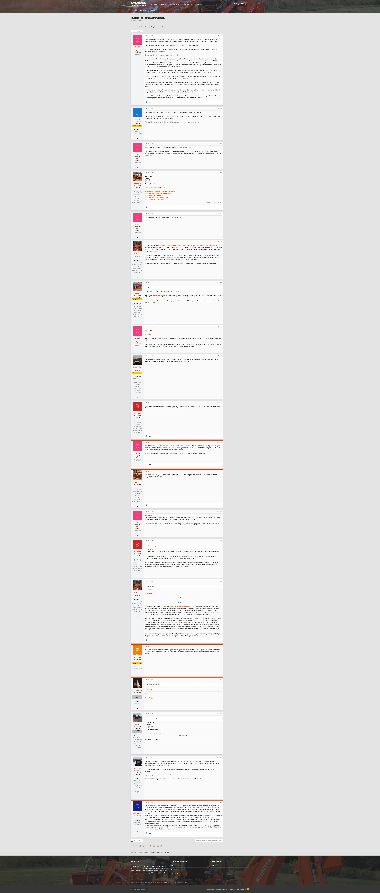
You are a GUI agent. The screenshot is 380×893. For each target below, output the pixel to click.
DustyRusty (137, 813)
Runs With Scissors (137, 770)
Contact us (174, 873)
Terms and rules (220, 889)
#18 (220, 713)
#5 (221, 214)
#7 (221, 282)
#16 (220, 646)
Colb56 (134, 21)
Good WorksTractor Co (160, 295)
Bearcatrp (137, 413)
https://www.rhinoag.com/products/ (157, 197)
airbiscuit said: (151, 719)
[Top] (245, 889)
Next (138, 31)
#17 (220, 679)
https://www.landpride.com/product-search (160, 192)
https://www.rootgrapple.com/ (180, 607)
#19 (220, 758)
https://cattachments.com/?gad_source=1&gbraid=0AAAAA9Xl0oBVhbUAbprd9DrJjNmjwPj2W (188, 245)
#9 (221, 356)
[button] (180, 4)
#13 (220, 512)
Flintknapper (137, 690)
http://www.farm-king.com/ (154, 199)
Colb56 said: (150, 288)
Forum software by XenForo (148, 883)
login (212, 865)
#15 (220, 581)
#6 (221, 242)
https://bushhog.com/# (153, 195)
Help (237, 889)
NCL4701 (137, 253)
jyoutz (137, 725)
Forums (173, 869)
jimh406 (137, 120)
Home (172, 865)
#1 (221, 36)
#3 (221, 144)
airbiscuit (137, 184)
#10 (220, 402)
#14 (220, 540)
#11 (220, 442)
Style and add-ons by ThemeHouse (178, 883)
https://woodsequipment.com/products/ (159, 193)
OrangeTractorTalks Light (139, 889)
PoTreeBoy (137, 657)
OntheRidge (137, 367)
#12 (220, 471)
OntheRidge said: (152, 684)
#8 (221, 327)
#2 (221, 109)
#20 (220, 802)
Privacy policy (230, 889)
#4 (221, 172)
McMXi (137, 293)
